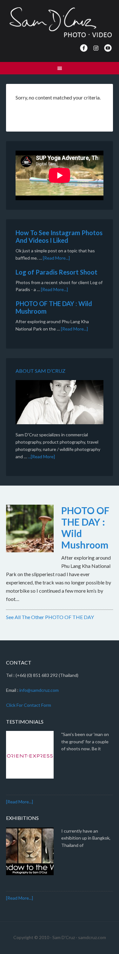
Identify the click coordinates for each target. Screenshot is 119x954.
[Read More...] (56, 258)
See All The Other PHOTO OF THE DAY (50, 617)
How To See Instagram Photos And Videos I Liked (59, 236)
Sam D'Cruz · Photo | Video (59, 22)
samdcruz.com (92, 937)
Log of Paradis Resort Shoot (56, 272)
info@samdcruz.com (39, 690)
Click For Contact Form (28, 705)
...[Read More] (41, 456)
